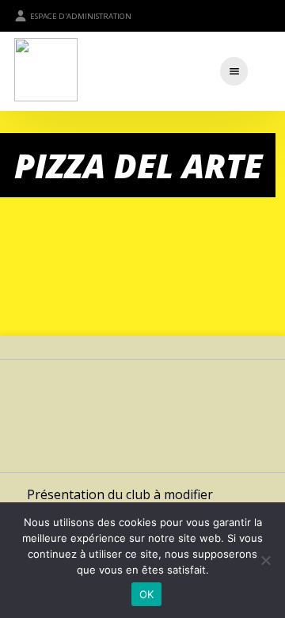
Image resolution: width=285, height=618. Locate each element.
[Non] (265, 560)
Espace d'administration (80, 16)
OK (146, 594)
